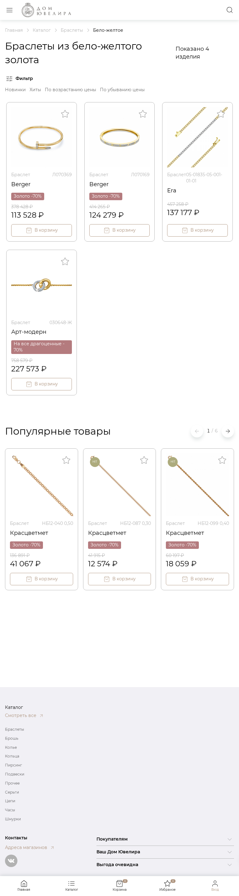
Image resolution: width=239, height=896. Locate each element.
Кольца (12, 756)
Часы (10, 810)
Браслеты (14, 729)
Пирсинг (13, 765)
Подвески (14, 774)
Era (171, 190)
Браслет (20, 174)
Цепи (10, 801)
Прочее (12, 783)
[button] (228, 431)
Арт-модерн (28, 331)
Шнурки (13, 819)
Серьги (12, 792)
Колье (11, 747)
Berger (20, 184)
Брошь (11, 738)
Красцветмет (29, 533)
